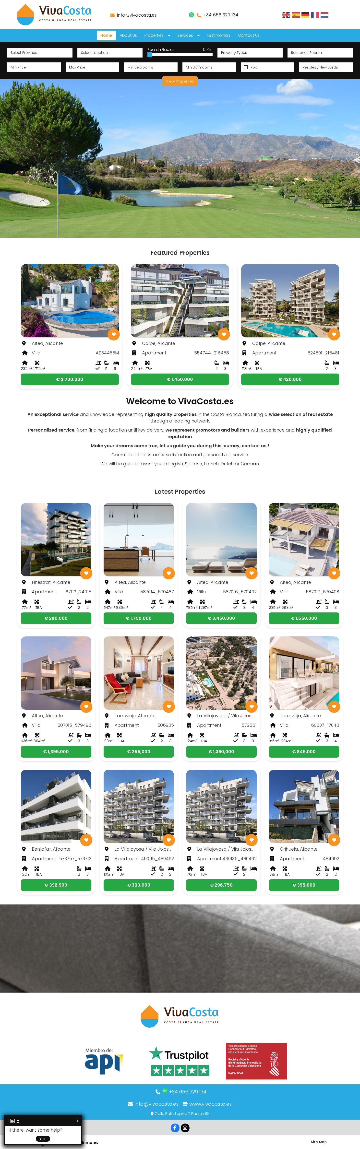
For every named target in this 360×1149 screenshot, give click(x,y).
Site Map (319, 1141)
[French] (315, 14)
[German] (305, 14)
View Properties (180, 81)
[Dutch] (325, 14)
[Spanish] (296, 14)
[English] (286, 14)
